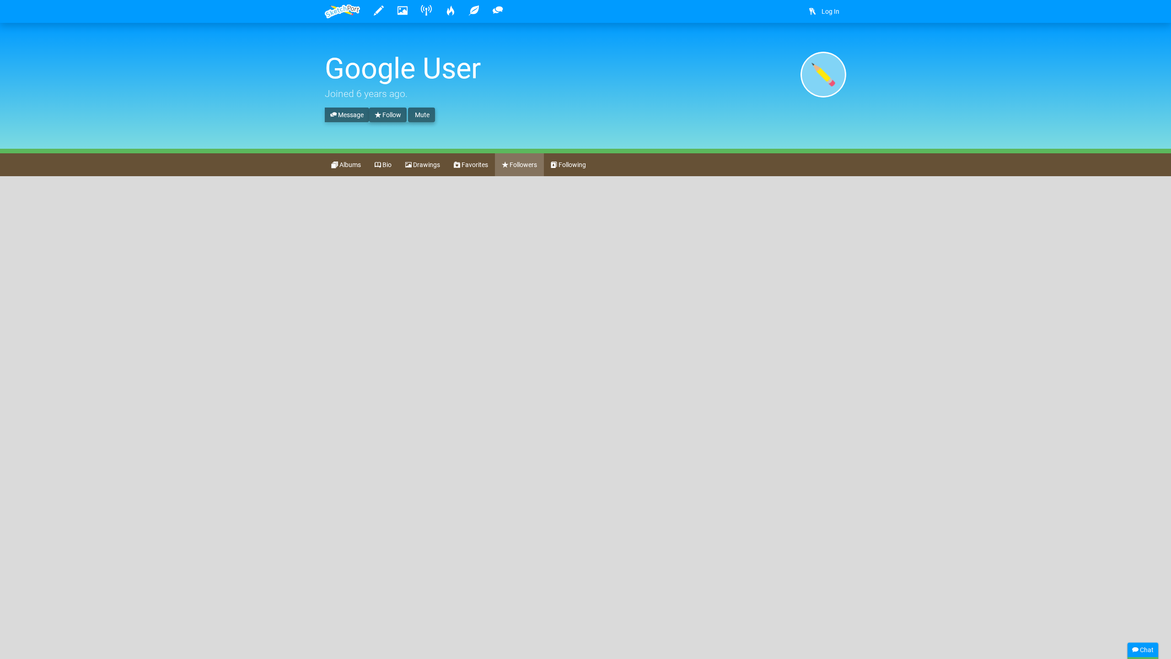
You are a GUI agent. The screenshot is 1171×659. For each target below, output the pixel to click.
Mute (422, 115)
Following (571, 164)
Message (350, 115)
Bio (386, 164)
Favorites (474, 164)
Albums (349, 164)
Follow (391, 115)
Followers (522, 164)
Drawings (426, 164)
